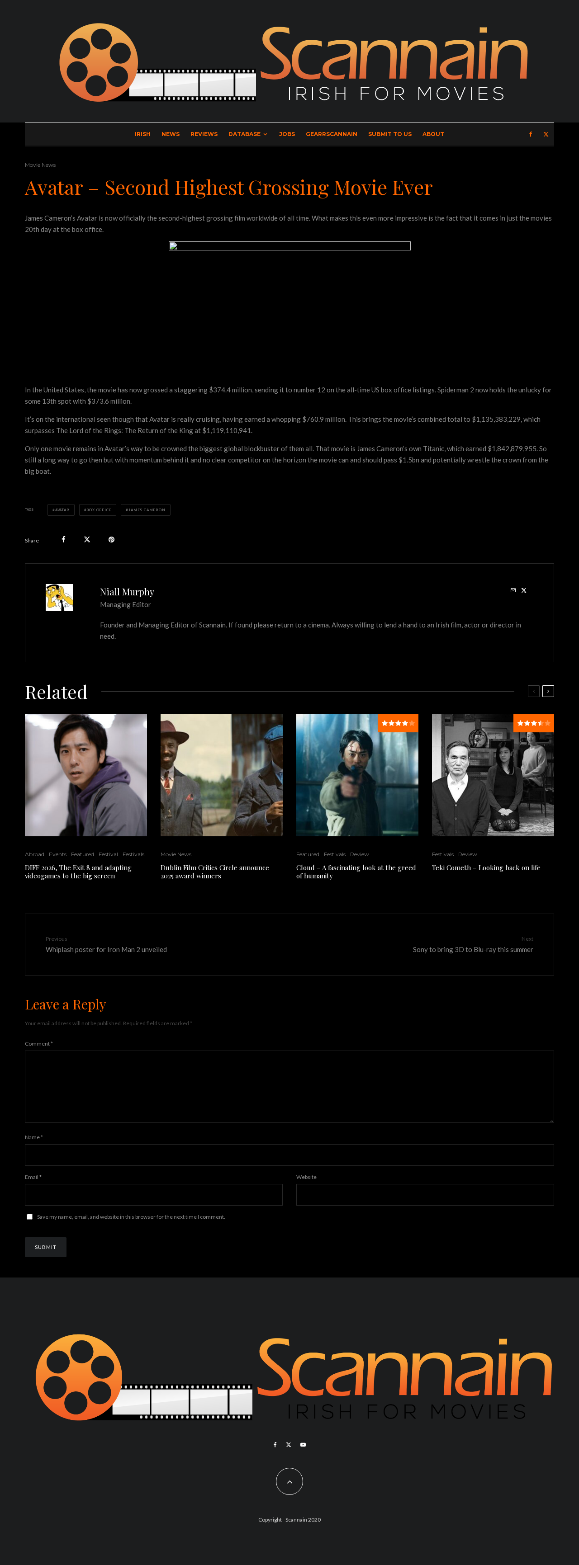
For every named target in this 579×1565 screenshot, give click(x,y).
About (433, 134)
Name (34, 1137)
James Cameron (146, 510)
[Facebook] (531, 134)
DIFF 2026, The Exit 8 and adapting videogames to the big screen (78, 871)
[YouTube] (303, 1444)
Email (33, 1177)
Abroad (34, 854)
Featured (82, 854)
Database (244, 134)
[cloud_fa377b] (357, 775)
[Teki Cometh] (493, 775)
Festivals (133, 854)
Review (359, 854)
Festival (108, 854)
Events (57, 854)
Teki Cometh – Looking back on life (486, 867)
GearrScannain (331, 134)
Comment (39, 1043)
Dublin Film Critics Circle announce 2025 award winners (215, 871)
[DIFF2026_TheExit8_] (86, 775)
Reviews (204, 134)
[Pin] (111, 539)
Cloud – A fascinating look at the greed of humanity (356, 871)
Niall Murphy (127, 591)
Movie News (40, 164)
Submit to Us (390, 134)
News (170, 134)
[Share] (64, 539)
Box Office (98, 510)
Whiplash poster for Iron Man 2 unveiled (106, 944)
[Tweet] (87, 539)
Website (306, 1177)
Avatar (62, 510)
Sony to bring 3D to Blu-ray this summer (473, 944)
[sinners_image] (222, 775)
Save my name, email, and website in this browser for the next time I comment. (131, 1216)
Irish (143, 134)
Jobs (287, 134)
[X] (546, 134)
